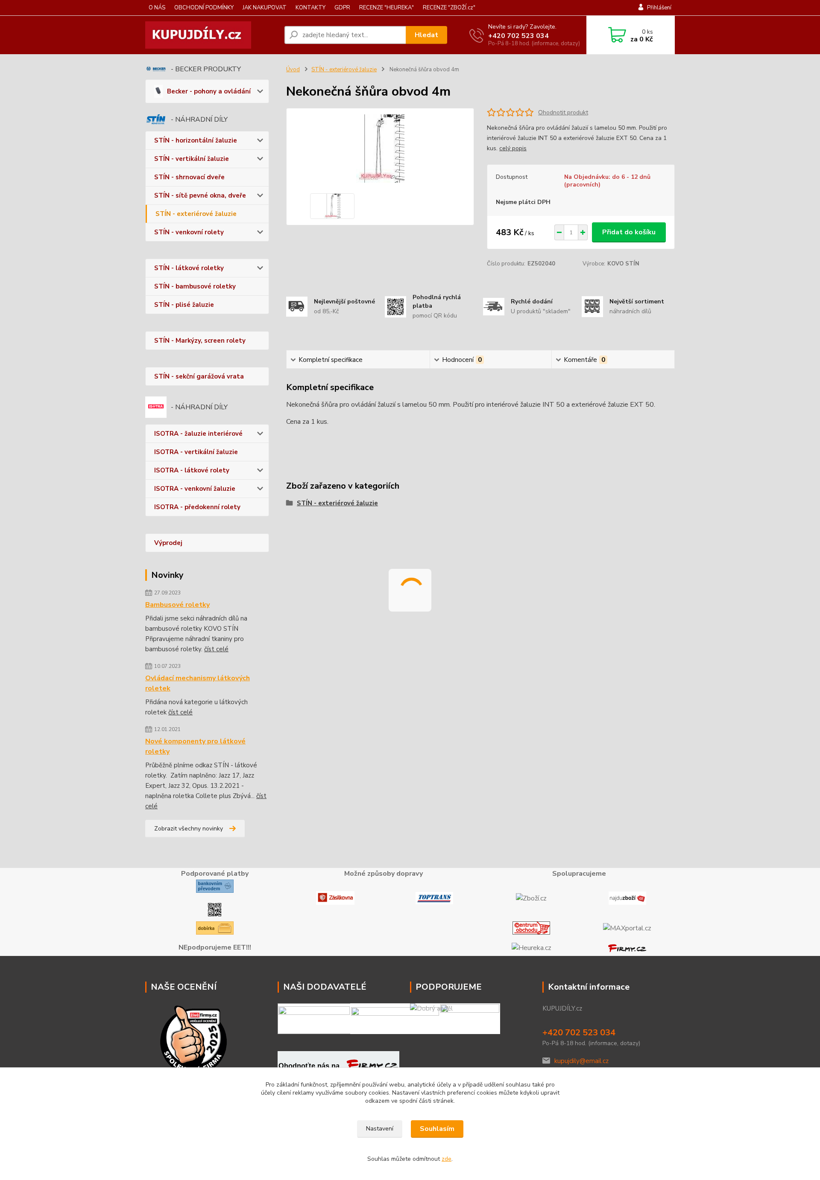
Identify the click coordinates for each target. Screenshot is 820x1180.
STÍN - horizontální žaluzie (195, 140)
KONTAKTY (310, 8)
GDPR (342, 8)
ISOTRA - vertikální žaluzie (196, 452)
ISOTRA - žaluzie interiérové (198, 433)
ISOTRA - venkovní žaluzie (194, 488)
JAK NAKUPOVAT (265, 8)
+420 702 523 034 (518, 36)
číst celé (216, 649)
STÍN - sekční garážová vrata (199, 376)
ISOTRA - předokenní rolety (197, 507)
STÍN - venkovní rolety (189, 232)
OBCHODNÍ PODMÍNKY (204, 8)
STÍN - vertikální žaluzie (191, 158)
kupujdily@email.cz (581, 1061)
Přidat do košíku (629, 232)
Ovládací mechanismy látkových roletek (197, 683)
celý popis (513, 148)
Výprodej (168, 543)
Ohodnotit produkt (563, 112)
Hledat (426, 35)
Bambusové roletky (177, 604)
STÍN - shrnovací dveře (189, 177)
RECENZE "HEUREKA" (386, 8)
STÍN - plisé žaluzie (184, 304)
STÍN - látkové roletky (189, 268)
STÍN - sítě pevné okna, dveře (200, 195)
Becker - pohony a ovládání (209, 91)
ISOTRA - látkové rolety (191, 470)
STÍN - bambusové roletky (195, 286)
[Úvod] (211, 35)
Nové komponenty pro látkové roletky (195, 746)
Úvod (293, 69)
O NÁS (157, 8)
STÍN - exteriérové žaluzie (196, 214)
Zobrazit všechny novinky (188, 829)
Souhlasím (437, 1128)
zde (446, 1159)
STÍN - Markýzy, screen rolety (200, 340)
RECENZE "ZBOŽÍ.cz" (449, 8)
